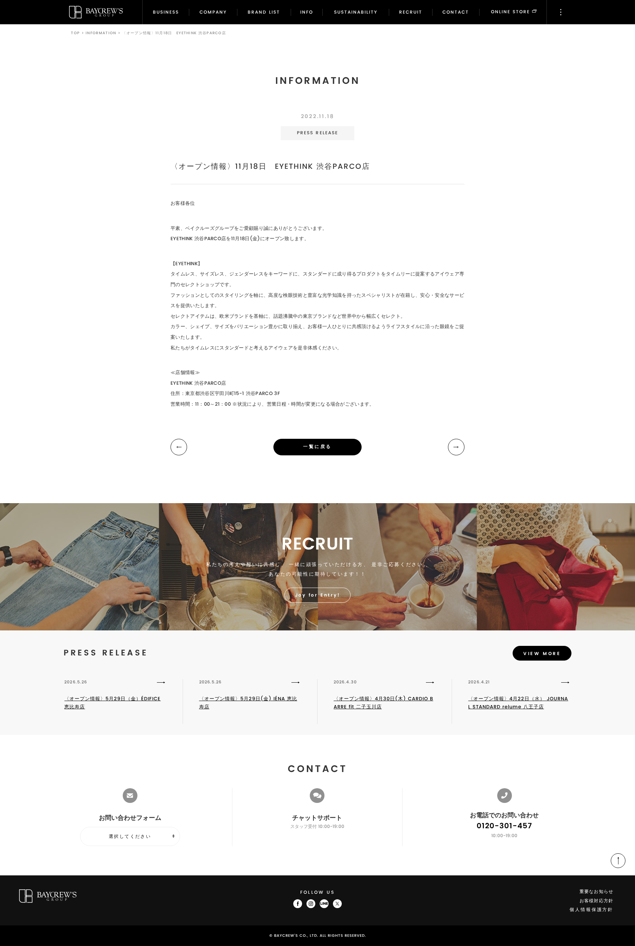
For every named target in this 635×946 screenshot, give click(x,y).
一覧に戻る (317, 446)
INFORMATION (101, 33)
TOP (75, 33)
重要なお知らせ (596, 891)
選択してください (130, 836)
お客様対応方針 (596, 900)
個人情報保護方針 (591, 909)
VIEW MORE (542, 653)
